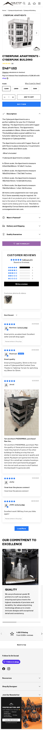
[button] (12, 267)
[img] (9, 324)
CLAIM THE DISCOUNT (11, 720)
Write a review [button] (21, 284)
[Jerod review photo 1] (21, 412)
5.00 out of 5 (27, 260)
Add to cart (29, 97)
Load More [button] (21, 528)
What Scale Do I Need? (33, 83)
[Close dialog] (41, 698)
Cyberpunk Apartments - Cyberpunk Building (22, 10)
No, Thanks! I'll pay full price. (11, 722)
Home (4, 10)
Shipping (5, 72)
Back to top (21, 645)
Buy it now (21, 104)
